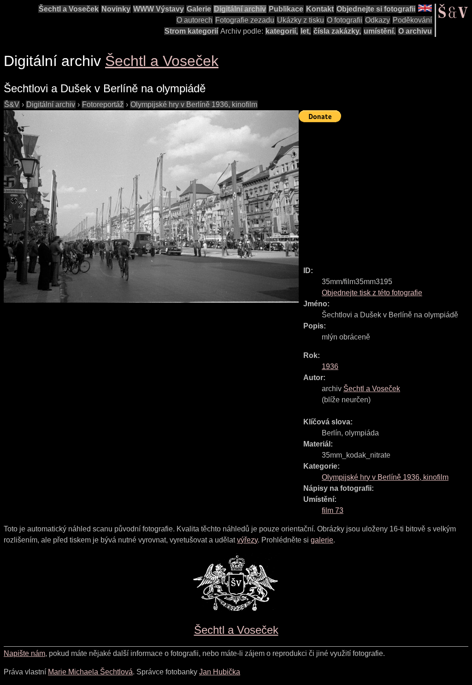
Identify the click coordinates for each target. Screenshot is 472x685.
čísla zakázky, (337, 31)
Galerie (199, 9)
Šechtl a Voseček (69, 9)
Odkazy (377, 20)
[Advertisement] (385, 190)
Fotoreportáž (103, 104)
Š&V (11, 104)
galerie (322, 540)
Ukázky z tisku (300, 20)
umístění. (379, 31)
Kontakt (320, 9)
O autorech (194, 20)
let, (306, 31)
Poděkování (412, 20)
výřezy (247, 540)
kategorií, (282, 31)
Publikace (286, 9)
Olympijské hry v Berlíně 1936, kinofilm (193, 104)
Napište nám (24, 653)
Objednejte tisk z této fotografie (372, 293)
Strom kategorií (191, 31)
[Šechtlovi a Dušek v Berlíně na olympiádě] (151, 206)
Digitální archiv (240, 9)
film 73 (332, 510)
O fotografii (344, 20)
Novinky (115, 9)
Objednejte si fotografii (375, 9)
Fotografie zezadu (244, 20)
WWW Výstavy (158, 9)
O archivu (415, 31)
